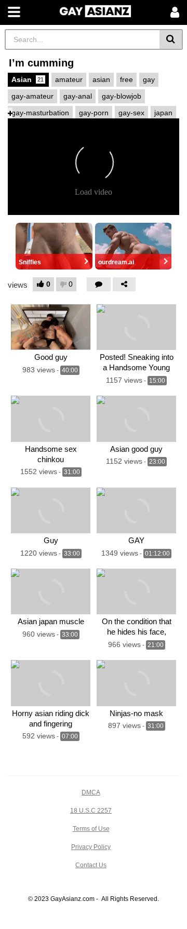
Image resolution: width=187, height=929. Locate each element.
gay (149, 79)
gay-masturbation (40, 113)
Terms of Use (91, 828)
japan (163, 113)
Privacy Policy (91, 847)
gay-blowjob (121, 96)
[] (171, 39)
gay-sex (131, 113)
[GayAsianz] (95, 10)
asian (101, 79)
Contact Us (90, 865)
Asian (27, 79)
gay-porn (94, 113)
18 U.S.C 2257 (91, 810)
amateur (69, 79)
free (126, 79)
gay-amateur (32, 96)
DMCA (91, 792)
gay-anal (77, 96)
